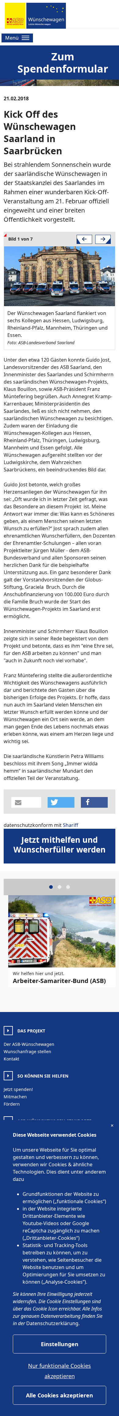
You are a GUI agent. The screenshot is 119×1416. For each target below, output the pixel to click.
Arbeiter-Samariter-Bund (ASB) (59, 981)
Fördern (12, 1104)
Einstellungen (59, 1344)
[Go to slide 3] (68, 887)
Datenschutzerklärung (52, 1323)
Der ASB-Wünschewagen (29, 1044)
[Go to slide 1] (51, 887)
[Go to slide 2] (59, 887)
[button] (26, 802)
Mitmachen (15, 1097)
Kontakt (11, 1059)
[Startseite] (35, 16)
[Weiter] (103, 239)
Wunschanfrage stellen (27, 1051)
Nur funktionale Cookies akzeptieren (59, 1371)
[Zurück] (84, 239)
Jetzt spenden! (18, 1089)
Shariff (70, 825)
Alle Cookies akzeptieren (59, 1395)
